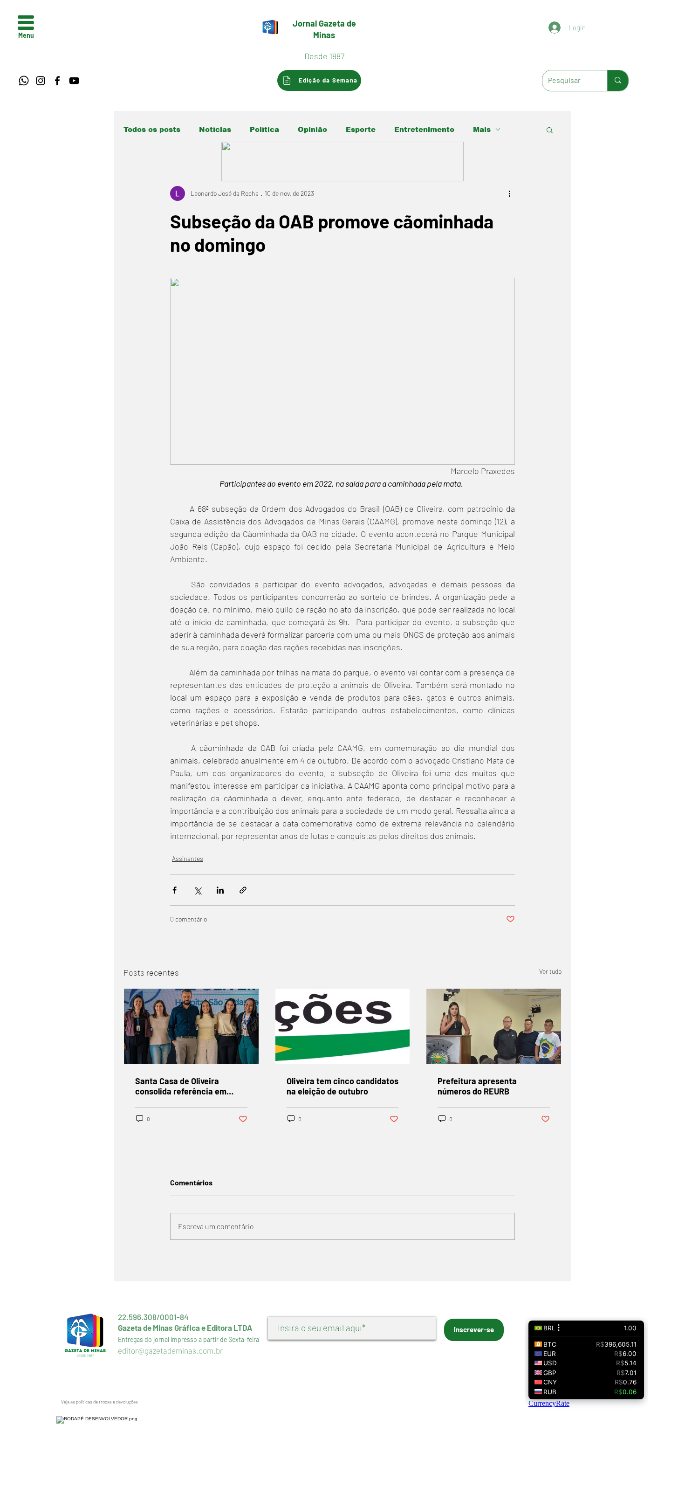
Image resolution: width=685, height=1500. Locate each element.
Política (264, 129)
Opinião (312, 129)
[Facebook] (57, 81)
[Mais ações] (509, 193)
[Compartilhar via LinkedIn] (220, 890)
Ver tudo (550, 971)
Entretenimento (424, 129)
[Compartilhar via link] (243, 890)
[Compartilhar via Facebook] (174, 890)
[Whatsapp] (24, 81)
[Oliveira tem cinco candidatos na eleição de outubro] (342, 1026)
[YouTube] (74, 81)
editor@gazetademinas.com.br (170, 1350)
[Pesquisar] (617, 80)
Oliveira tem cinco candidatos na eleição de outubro (342, 1086)
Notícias (215, 129)
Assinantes (187, 858)
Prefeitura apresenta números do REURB (477, 1086)
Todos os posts (151, 129)
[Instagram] (40, 81)
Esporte (361, 129)
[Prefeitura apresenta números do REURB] (493, 1026)
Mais (482, 129)
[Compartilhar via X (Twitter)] (197, 890)
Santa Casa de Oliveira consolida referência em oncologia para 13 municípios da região (189, 1086)
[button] (26, 22)
